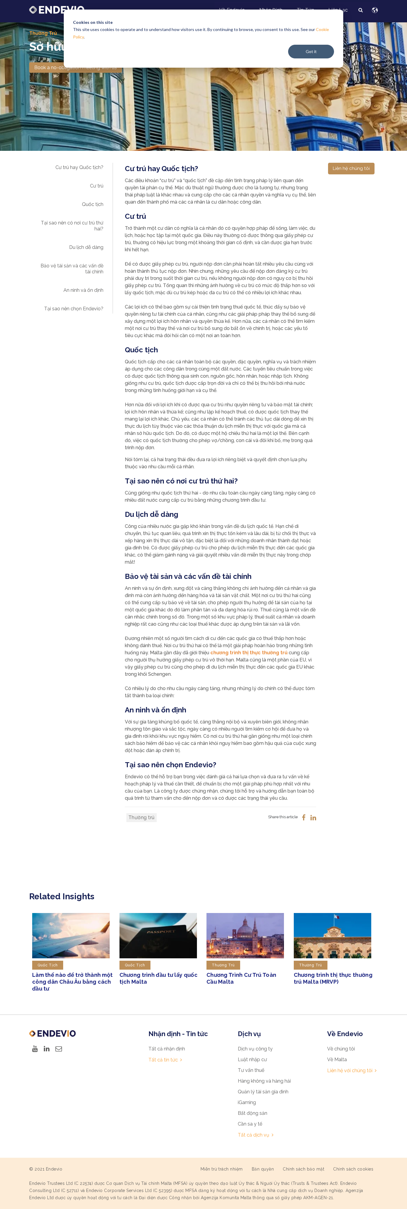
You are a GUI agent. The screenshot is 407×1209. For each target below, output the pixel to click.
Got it (311, 51)
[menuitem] (360, 10)
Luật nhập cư (252, 1059)
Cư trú (96, 186)
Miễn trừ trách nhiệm (222, 1169)
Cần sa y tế (250, 1124)
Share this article (283, 817)
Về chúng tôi (341, 1049)
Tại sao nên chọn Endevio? (73, 308)
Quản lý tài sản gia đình (263, 1092)
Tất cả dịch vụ (253, 1135)
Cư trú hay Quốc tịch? (79, 167)
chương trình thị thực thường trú (249, 652)
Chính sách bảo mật (303, 1169)
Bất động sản (252, 1113)
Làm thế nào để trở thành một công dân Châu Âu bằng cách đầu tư (72, 982)
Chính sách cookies (353, 1169)
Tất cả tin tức (163, 1060)
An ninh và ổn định (83, 290)
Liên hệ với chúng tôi (349, 1070)
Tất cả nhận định (166, 1049)
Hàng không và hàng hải (264, 1081)
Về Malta (337, 1059)
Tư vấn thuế (251, 1070)
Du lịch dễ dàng (86, 247)
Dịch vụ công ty (255, 1049)
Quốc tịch (92, 204)
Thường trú (43, 33)
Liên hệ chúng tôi (351, 168)
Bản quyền (263, 1169)
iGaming (247, 1102)
